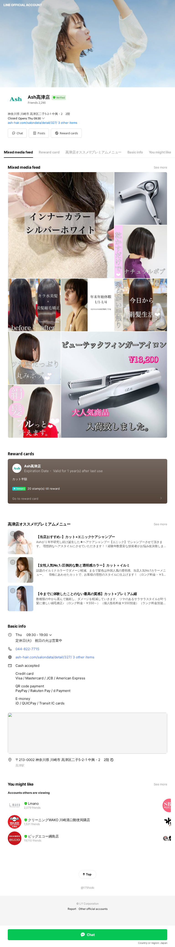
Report (72, 909)
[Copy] (112, 760)
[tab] (18, 152)
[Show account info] (59, 97)
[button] (39, 133)
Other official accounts (93, 909)
